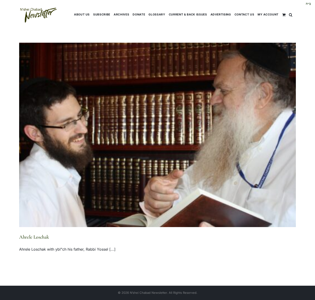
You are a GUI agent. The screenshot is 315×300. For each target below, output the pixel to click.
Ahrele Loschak (34, 237)
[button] (290, 14)
